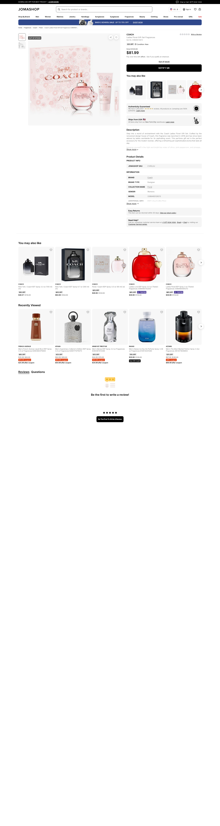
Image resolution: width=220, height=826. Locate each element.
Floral (41, 28)
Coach (35, 28)
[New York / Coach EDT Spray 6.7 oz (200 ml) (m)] (88, 250)
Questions (38, 372)
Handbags (85, 17)
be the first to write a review (110, 419)
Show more (131, 149)
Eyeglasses (114, 17)
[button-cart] (199, 9)
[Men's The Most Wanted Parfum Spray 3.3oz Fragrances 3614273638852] (198, 312)
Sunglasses (99, 17)
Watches (60, 17)
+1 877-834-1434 (169, 222)
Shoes (165, 17)
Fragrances (129, 17)
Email (179, 222)
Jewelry (72, 17)
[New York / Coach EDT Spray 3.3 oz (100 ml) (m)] (51, 250)
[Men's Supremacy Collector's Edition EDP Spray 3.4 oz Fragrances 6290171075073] (88, 312)
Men (37, 17)
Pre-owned (178, 17)
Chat (185, 222)
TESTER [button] (143, 292)
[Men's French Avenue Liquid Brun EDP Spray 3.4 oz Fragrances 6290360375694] (51, 312)
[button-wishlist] (195, 9)
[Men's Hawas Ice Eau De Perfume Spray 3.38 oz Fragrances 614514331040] (162, 312)
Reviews (23, 372)
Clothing (154, 17)
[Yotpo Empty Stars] (185, 34)
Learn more (140, 111)
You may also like (135, 75)
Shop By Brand (24, 17)
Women (48, 17)
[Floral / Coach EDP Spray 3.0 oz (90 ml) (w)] (125, 250)
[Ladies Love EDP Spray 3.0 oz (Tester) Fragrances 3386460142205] (162, 250)
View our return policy (168, 213)
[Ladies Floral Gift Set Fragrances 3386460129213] (116, 37)
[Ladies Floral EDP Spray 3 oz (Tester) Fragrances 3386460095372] (198, 250)
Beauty (142, 17)
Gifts (190, 17)
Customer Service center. (137, 224)
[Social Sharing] (111, 37)
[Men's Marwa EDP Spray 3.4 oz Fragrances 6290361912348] (125, 312)
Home (20, 28)
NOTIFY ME (164, 68)
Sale (200, 17)
